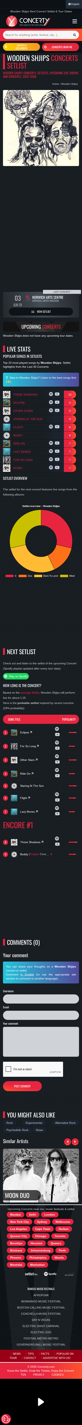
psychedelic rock (17, 1130)
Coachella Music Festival (41, 1313)
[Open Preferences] (6, 1419)
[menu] (74, 21)
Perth (62, 1250)
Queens (56, 1243)
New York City (19, 1221)
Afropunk (41, 1295)
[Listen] (51, 394)
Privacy (39, 1374)
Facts (45, 1354)
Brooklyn (16, 1243)
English (75, 4)
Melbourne (63, 1221)
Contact (30, 1358)
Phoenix (15, 1257)
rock (9, 1122)
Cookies (58, 1374)
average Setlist (29, 692)
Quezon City (18, 1236)
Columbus (21, 47)
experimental (34, 1122)
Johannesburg (40, 1250)
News (17, 1354)
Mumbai (15, 1214)
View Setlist (43, 311)
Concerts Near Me (62, 47)
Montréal (16, 1264)
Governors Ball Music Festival (41, 1344)
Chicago (40, 1236)
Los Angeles (18, 1229)
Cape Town (42, 1229)
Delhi (32, 1214)
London (49, 1214)
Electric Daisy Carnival (41, 1326)
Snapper (34, 854)
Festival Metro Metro (41, 1338)
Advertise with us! (56, 1358)
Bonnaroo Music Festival (41, 1301)
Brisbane (16, 1250)
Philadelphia (37, 1257)
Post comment (22, 1086)
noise (39, 1130)
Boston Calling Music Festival (41, 1307)
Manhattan (37, 1264)
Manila (59, 1257)
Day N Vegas (41, 1319)
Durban (64, 1229)
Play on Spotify (18, 676)
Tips (31, 1354)
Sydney (42, 1221)
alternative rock (65, 1122)
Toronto (60, 1236)
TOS (23, 1374)
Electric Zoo (41, 1332)
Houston (36, 1243)
